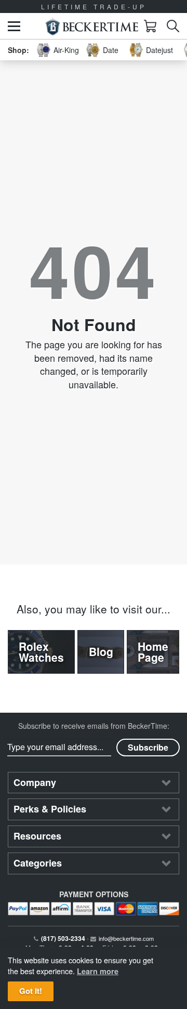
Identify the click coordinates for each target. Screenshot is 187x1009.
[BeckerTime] (91, 26)
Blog (101, 651)
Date (110, 50)
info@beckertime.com (126, 938)
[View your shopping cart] (150, 26)
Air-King (66, 50)
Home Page (153, 651)
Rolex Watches (41, 651)
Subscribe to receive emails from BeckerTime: (93, 725)
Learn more (97, 971)
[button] (14, 26)
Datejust (159, 50)
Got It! (30, 991)
